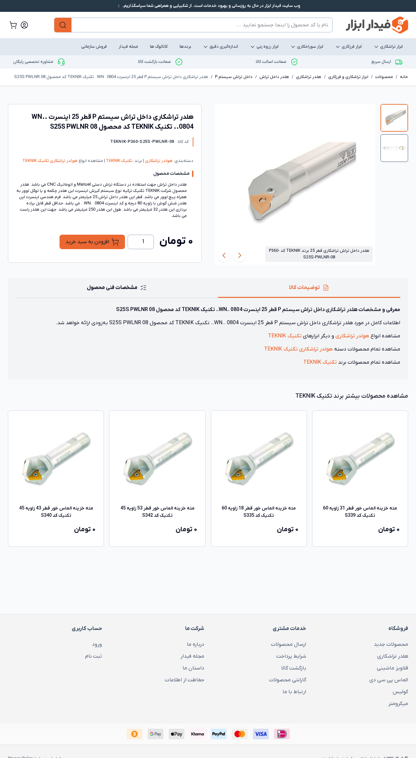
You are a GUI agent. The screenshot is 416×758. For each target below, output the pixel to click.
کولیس (400, 692)
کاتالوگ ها (159, 46)
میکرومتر (398, 703)
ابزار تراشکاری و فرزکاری (348, 77)
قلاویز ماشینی (392, 668)
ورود (97, 644)
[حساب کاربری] (24, 25)
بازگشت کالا (293, 668)
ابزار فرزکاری (352, 46)
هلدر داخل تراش (274, 77)
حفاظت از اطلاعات (184, 680)
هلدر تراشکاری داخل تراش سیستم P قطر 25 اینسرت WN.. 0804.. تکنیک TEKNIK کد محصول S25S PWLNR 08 (111, 77)
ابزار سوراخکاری (310, 46)
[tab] (394, 118)
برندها (185, 46)
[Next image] (224, 255)
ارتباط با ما (294, 692)
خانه (404, 77)
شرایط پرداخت (291, 656)
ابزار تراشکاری (391, 46)
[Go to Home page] (377, 25)
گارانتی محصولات (287, 680)
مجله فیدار (128, 46)
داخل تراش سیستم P (234, 77)
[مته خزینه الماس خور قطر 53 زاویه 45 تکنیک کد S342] (157, 458)
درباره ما (195, 644)
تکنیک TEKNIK (119, 161)
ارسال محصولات (288, 644)
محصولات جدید (391, 644)
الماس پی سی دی (388, 680)
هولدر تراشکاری (158, 161)
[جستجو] (62, 25)
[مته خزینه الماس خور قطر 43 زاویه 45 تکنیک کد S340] (56, 458)
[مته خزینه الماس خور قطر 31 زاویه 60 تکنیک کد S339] (360, 458)
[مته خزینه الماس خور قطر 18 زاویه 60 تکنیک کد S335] (259, 458)
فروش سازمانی (94, 46)
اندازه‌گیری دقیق (223, 46)
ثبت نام (93, 656)
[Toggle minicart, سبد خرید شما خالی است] (13, 25)
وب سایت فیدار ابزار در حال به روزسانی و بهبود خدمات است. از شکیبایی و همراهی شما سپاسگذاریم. (210, 6)
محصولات (384, 77)
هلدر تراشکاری (308, 77)
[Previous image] (239, 255)
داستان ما (193, 668)
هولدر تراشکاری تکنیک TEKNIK (50, 161)
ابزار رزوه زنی (268, 46)
